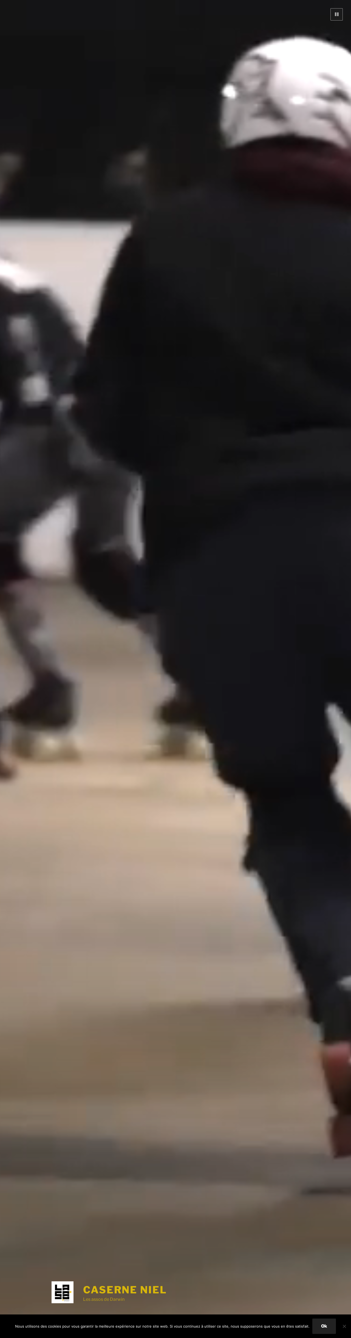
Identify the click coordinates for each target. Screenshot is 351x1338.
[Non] (344, 1326)
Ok (324, 1326)
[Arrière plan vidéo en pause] (336, 14)
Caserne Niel (125, 1290)
